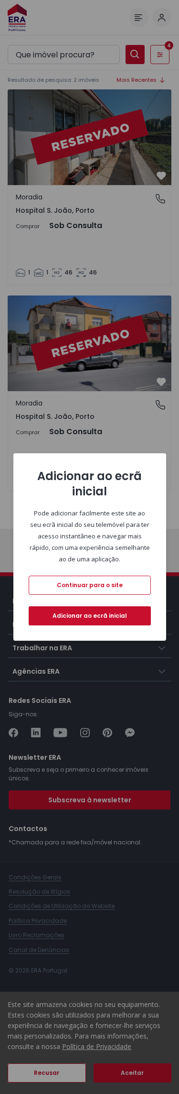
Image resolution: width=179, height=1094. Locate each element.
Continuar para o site (90, 585)
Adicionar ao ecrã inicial (90, 616)
